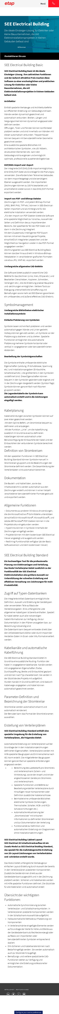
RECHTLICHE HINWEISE (22, 989)
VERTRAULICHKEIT (9, 989)
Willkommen (22, 47)
